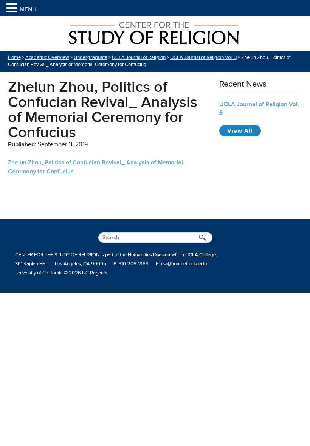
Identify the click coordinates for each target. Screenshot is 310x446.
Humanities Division (149, 254)
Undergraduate (90, 57)
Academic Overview (47, 57)
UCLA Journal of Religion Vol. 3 (203, 57)
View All (244, 130)
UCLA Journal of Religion (139, 57)
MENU (28, 9)
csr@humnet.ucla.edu (184, 263)
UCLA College (200, 254)
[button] (13, 8)
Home (14, 57)
